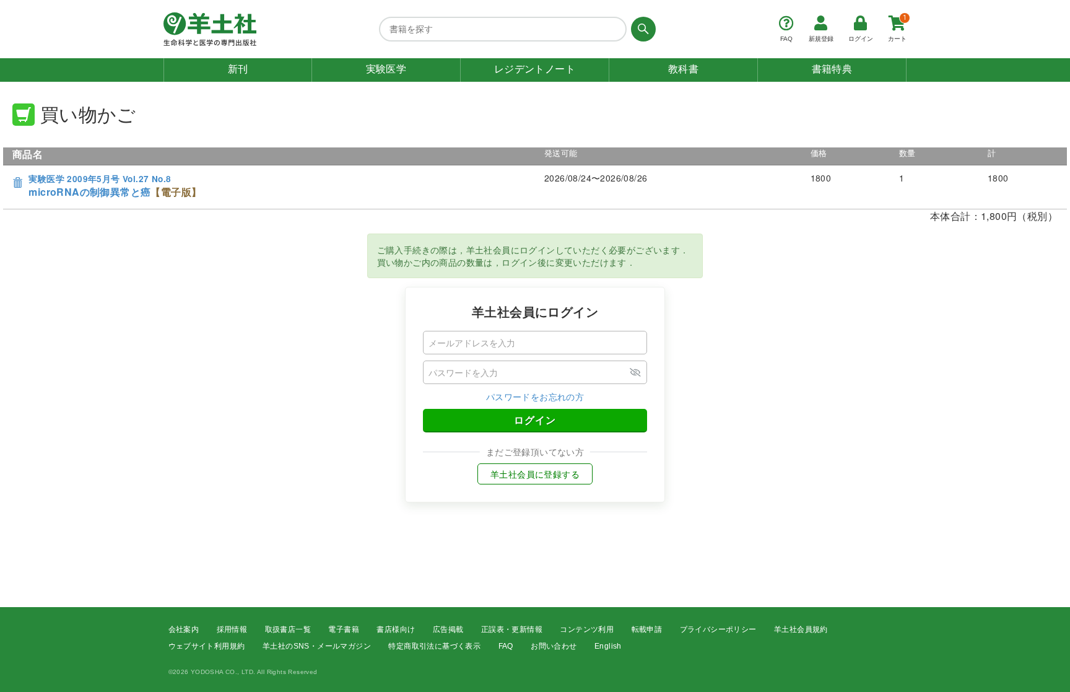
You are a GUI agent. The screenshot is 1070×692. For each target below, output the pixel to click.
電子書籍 (343, 629)
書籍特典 (832, 69)
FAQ (505, 646)
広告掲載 (448, 629)
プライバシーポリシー (718, 629)
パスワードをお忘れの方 (535, 396)
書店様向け (395, 629)
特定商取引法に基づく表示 (434, 646)
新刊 (238, 69)
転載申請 (647, 629)
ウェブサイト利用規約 (206, 646)
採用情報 (232, 629)
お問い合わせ (553, 646)
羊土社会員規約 (801, 629)
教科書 (683, 69)
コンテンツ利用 (587, 629)
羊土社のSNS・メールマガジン (317, 646)
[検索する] (641, 29)
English (608, 646)
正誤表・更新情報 (511, 629)
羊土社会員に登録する (535, 474)
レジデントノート (534, 69)
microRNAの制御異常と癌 (114, 186)
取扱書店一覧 (288, 629)
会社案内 (183, 629)
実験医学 (386, 69)
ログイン (535, 420)
